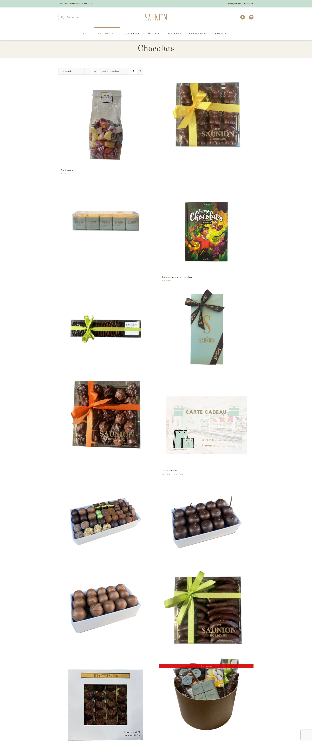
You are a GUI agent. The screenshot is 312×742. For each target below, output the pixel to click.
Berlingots (67, 170)
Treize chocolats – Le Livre (177, 277)
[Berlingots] (105, 124)
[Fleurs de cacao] (105, 328)
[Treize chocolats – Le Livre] (206, 231)
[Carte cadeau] (206, 425)
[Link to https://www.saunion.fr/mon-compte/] (242, 17)
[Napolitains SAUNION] (105, 221)
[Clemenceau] (105, 608)
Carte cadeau (169, 470)
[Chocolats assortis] (105, 521)
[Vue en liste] (140, 71)
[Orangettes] (206, 608)
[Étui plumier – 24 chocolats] (206, 328)
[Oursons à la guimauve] (206, 114)
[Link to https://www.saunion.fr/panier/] (251, 17)
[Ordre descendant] (95, 71)
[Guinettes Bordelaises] (206, 521)
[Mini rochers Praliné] (105, 415)
